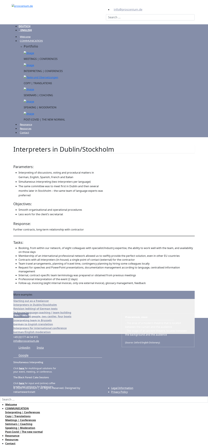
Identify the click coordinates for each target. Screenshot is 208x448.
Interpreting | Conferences (22, 412)
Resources (25, 128)
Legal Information (122, 388)
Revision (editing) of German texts (35, 308)
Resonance (26, 124)
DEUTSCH (24, 26)
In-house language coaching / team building (42, 312)
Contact (24, 132)
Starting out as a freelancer (31, 301)
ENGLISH (25, 30)
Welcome (25, 37)
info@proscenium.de (128, 9)
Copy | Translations (18, 416)
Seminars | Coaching (18, 424)
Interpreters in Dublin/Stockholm (35, 305)
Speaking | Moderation (20, 428)
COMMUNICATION (31, 41)
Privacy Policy (119, 392)
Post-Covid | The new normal (24, 432)
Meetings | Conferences (20, 420)
